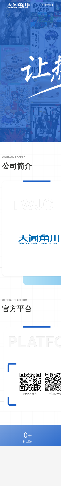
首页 (31, 5)
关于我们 (47, 5)
